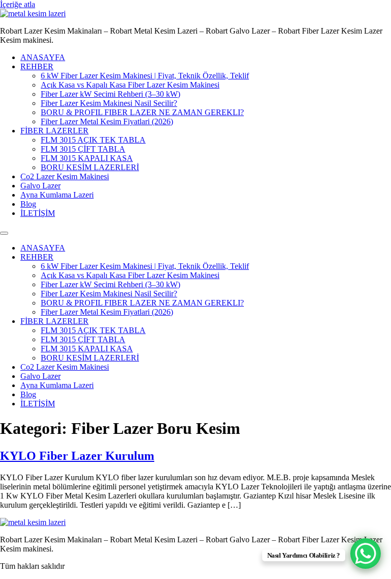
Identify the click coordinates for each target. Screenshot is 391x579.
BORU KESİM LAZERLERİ (90, 167)
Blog (28, 204)
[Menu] (4, 233)
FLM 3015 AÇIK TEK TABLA (93, 139)
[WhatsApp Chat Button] (365, 553)
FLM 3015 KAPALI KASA (87, 158)
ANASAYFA (42, 57)
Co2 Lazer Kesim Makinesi (64, 176)
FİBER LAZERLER (54, 130)
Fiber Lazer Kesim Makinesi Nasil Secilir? (109, 103)
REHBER (36, 66)
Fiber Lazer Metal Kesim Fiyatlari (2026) (107, 121)
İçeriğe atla (17, 4)
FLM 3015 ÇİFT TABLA (83, 149)
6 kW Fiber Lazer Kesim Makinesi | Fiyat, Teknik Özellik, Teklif (145, 75)
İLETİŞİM (37, 213)
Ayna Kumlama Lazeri (57, 194)
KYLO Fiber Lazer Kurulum (77, 455)
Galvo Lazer (40, 185)
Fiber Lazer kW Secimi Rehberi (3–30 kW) (110, 94)
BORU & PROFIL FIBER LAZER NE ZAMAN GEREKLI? (142, 112)
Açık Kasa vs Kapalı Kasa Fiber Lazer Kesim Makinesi (130, 84)
